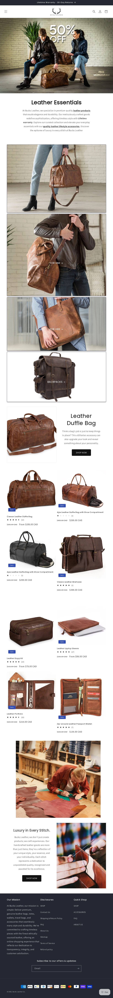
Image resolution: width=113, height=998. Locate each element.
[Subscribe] (78, 968)
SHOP (42, 906)
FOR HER (55, 329)
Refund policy (46, 949)
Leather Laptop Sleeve (68, 648)
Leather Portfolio (15, 714)
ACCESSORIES (80, 912)
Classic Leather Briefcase (69, 582)
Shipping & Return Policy (51, 918)
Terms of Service (47, 943)
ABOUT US (78, 924)
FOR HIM (55, 263)
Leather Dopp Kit (15, 658)
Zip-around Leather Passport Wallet (74, 724)
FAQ (42, 924)
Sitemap (44, 937)
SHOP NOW (81, 452)
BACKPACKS (54, 381)
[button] (6, 12)
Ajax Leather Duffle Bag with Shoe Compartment (80, 512)
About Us (44, 930)
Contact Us (45, 912)
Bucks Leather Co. (19, 992)
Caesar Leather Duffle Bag (19, 517)
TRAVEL (55, 185)
